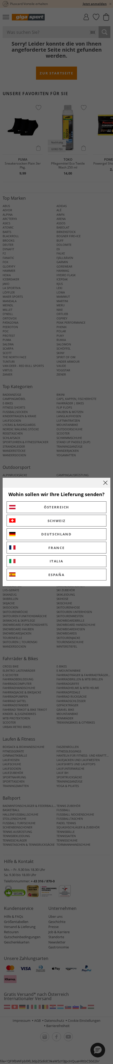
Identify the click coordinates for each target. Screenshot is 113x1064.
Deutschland (56, 534)
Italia (56, 561)
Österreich (56, 507)
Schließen (105, 483)
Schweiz (57, 520)
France (56, 547)
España (56, 574)
